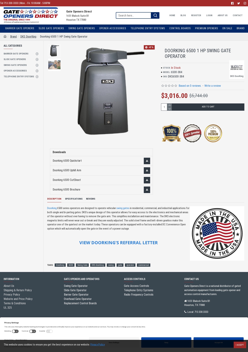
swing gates (122, 208)
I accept (240, 345)
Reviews (90, 198)
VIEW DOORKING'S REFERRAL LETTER (118, 242)
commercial (143, 265)
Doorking (52, 208)
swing (111, 265)
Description (54, 198)
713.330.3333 (201, 312)
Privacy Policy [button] (97, 344)
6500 (71, 265)
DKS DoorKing (28, 36)
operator (130, 265)
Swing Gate (82, 265)
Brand (13, 36)
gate (120, 265)
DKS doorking (98, 265)
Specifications (73, 198)
